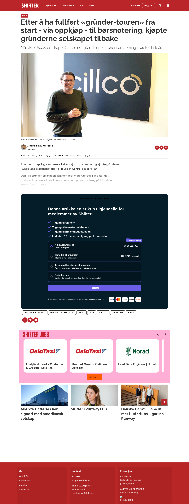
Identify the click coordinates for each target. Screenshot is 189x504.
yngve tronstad (35, 312)
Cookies (23, 485)
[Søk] (160, 5)
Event (92, 5)
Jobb (81, 5)
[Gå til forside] (30, 5)
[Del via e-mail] (166, 148)
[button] (157, 334)
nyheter (117, 312)
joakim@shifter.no (128, 483)
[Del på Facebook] (157, 148)
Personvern (24, 480)
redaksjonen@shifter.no (83, 493)
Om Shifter (24, 476)
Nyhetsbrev (52, 5)
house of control (62, 312)
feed (81, 312)
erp (92, 312)
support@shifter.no (81, 480)
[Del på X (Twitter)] (161, 148)
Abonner (135, 5)
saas (131, 312)
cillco (103, 312)
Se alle (93, 377)
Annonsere (68, 5)
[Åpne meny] (168, 5)
